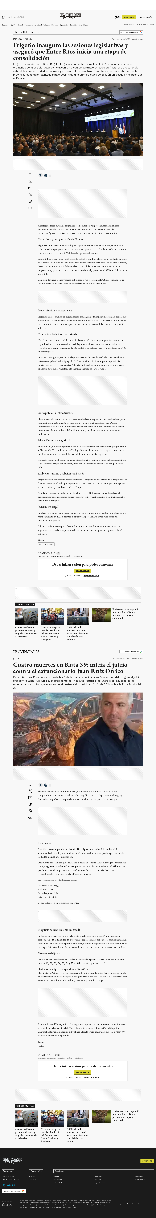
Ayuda (122, 1204)
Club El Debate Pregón (145, 25)
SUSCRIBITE (129, 17)
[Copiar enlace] (30, 208)
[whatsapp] (30, 201)
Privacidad (130, 1204)
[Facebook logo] (9, 1187)
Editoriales (73, 25)
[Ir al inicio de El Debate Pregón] (70, 17)
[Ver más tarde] (30, 175)
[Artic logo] (7, 1203)
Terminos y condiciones (146, 1204)
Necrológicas (83, 25)
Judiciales (47, 25)
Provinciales (29, 25)
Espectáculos (64, 25)
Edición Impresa (129, 25)
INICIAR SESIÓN (83, 571)
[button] (41, 175)
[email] (30, 188)
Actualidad (38, 25)
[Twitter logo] (4, 1187)
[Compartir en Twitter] (30, 181)
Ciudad (20, 25)
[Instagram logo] (14, 1187)
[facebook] (30, 195)
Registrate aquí (91, 576)
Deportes (55, 25)
